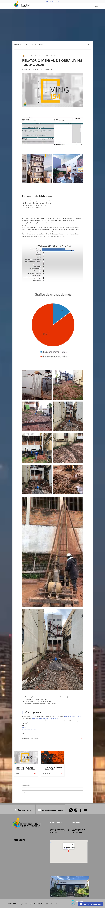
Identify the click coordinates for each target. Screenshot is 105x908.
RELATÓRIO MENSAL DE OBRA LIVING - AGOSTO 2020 (24, 768)
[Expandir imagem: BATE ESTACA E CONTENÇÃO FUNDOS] (37, 479)
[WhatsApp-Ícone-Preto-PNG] (71, 810)
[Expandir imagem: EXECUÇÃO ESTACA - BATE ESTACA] (52, 552)
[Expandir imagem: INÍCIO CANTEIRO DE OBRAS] (68, 385)
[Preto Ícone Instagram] (76, 810)
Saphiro (26, 44)
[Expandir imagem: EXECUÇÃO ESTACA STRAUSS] (37, 448)
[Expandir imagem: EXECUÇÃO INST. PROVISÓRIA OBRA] (37, 385)
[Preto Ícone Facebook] (81, 810)
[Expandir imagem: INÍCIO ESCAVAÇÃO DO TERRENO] (68, 479)
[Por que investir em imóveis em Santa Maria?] (52, 757)
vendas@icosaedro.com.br (52, 810)
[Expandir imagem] (37, 168)
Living (34, 44)
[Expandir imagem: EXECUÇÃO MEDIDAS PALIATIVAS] (68, 448)
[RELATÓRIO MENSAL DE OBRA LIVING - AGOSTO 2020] (26, 757)
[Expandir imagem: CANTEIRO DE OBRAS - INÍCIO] (68, 416)
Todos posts (17, 44)
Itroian (41, 44)
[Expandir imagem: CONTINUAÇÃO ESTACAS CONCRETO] (52, 649)
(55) (24, 810)
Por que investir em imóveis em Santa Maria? (52, 768)
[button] (89, 44)
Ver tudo (89, 747)
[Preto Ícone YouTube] (85, 810)
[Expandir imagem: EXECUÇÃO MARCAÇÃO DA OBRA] (37, 416)
